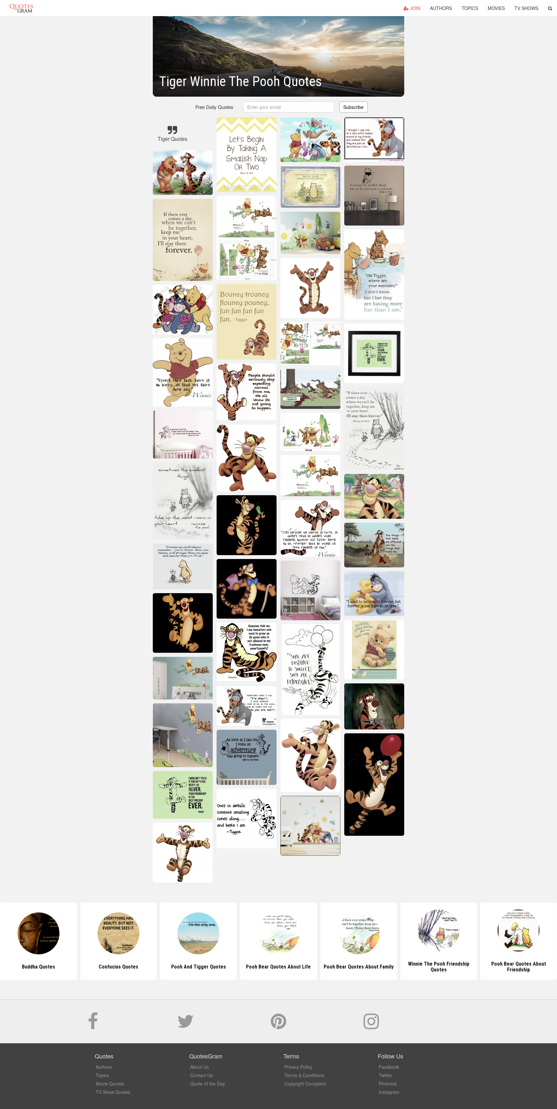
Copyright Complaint (305, 1083)
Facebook (389, 1067)
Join (414, 8)
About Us (199, 1067)
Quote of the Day (207, 1083)
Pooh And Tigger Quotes (118, 967)
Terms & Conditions (304, 1075)
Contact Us (201, 1075)
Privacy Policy (298, 1067)
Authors (441, 8)
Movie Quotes (110, 1083)
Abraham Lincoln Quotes (518, 967)
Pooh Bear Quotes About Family (278, 967)
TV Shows (526, 8)
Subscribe (353, 107)
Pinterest (388, 1083)
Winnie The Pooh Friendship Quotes (358, 967)
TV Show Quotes (113, 1092)
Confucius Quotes (38, 967)
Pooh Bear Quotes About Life (198, 967)
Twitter (385, 1075)
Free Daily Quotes (214, 106)
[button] (550, 8)
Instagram (389, 1092)
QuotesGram (21, 8)
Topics (470, 8)
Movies (496, 8)
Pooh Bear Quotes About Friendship (438, 967)
